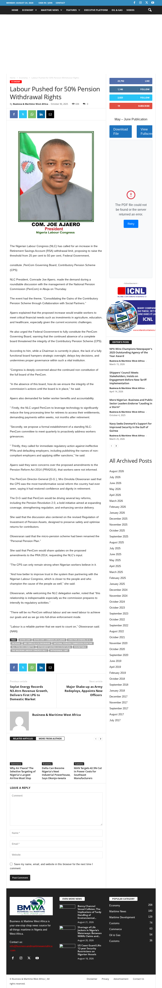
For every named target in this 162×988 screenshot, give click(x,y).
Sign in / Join (45, 2)
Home (15, 9)
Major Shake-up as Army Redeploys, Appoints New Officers (84, 691)
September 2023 (118, 613)
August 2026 (116, 471)
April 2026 (115, 495)
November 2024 (118, 595)
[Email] (50, 114)
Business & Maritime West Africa (30, 103)
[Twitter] (146, 3)
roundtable (80, 647)
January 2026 (117, 512)
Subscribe (144, 105)
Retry (131, 223)
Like (147, 80)
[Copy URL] (59, 114)
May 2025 (115, 560)
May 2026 (115, 489)
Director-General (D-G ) (79, 640)
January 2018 (117, 690)
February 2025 (117, 578)
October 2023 (117, 607)
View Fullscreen (148, 131)
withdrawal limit (59, 650)
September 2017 (118, 708)
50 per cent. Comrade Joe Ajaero (49, 640)
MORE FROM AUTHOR (50, 738)
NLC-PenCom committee (23, 647)
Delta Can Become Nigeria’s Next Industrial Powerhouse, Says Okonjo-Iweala (56, 773)
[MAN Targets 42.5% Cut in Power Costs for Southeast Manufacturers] (88, 754)
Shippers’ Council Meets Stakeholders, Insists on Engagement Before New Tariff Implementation (127, 378)
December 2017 (118, 696)
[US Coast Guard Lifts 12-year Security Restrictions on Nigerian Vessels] (67, 950)
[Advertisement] (81, 44)
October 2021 (117, 637)
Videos (130, 9)
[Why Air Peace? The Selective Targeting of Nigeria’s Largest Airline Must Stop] (24, 754)
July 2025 (115, 548)
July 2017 (115, 720)
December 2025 (118, 518)
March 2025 (116, 572)
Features (71, 9)
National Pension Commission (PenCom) (73, 643)
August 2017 (116, 714)
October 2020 (117, 649)
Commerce (16, 763)
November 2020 (118, 643)
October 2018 (117, 678)
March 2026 (116, 500)
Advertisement (121, 978)
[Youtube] (152, 3)
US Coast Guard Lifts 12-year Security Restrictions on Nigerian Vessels (89, 950)
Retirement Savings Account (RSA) (54, 647)
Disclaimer (92, 978)
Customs (79, 763)
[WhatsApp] (32, 114)
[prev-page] (96, 739)
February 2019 (117, 672)
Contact (60, 2)
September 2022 (118, 625)
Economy (27, 9)
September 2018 (118, 684)
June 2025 (115, 554)
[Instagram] (140, 3)
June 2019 (115, 661)
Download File (120, 131)
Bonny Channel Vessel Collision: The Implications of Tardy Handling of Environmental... (89, 912)
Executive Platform (96, 9)
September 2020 (118, 655)
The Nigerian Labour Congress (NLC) (29, 650)
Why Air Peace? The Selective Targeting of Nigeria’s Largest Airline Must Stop (23, 773)
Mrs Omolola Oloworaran (37, 643)
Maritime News (50, 9)
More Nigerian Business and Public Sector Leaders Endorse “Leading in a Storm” (131, 403)
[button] (149, 10)
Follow (145, 89)
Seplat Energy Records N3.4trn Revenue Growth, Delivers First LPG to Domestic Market (29, 693)
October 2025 (117, 530)
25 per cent (25, 640)
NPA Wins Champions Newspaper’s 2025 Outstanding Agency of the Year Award (130, 352)
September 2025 (118, 536)
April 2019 (115, 666)
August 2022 (116, 631)
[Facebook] (134, 3)
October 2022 (117, 619)
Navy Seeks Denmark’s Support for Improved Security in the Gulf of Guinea (130, 427)
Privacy (105, 978)
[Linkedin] (41, 114)
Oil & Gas (117, 9)
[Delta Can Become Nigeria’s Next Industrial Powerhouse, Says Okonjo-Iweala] (56, 754)
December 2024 (118, 589)
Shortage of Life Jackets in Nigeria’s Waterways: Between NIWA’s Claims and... (90, 932)
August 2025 (116, 542)
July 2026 (115, 477)
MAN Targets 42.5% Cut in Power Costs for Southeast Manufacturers (88, 773)
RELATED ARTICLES (23, 738)
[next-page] (101, 739)
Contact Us (138, 978)
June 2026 (115, 483)
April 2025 (115, 566)
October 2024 (117, 601)
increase (16, 643)
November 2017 (118, 702)
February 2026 (117, 506)
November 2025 (118, 524)
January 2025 (117, 583)
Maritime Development (122, 917)
